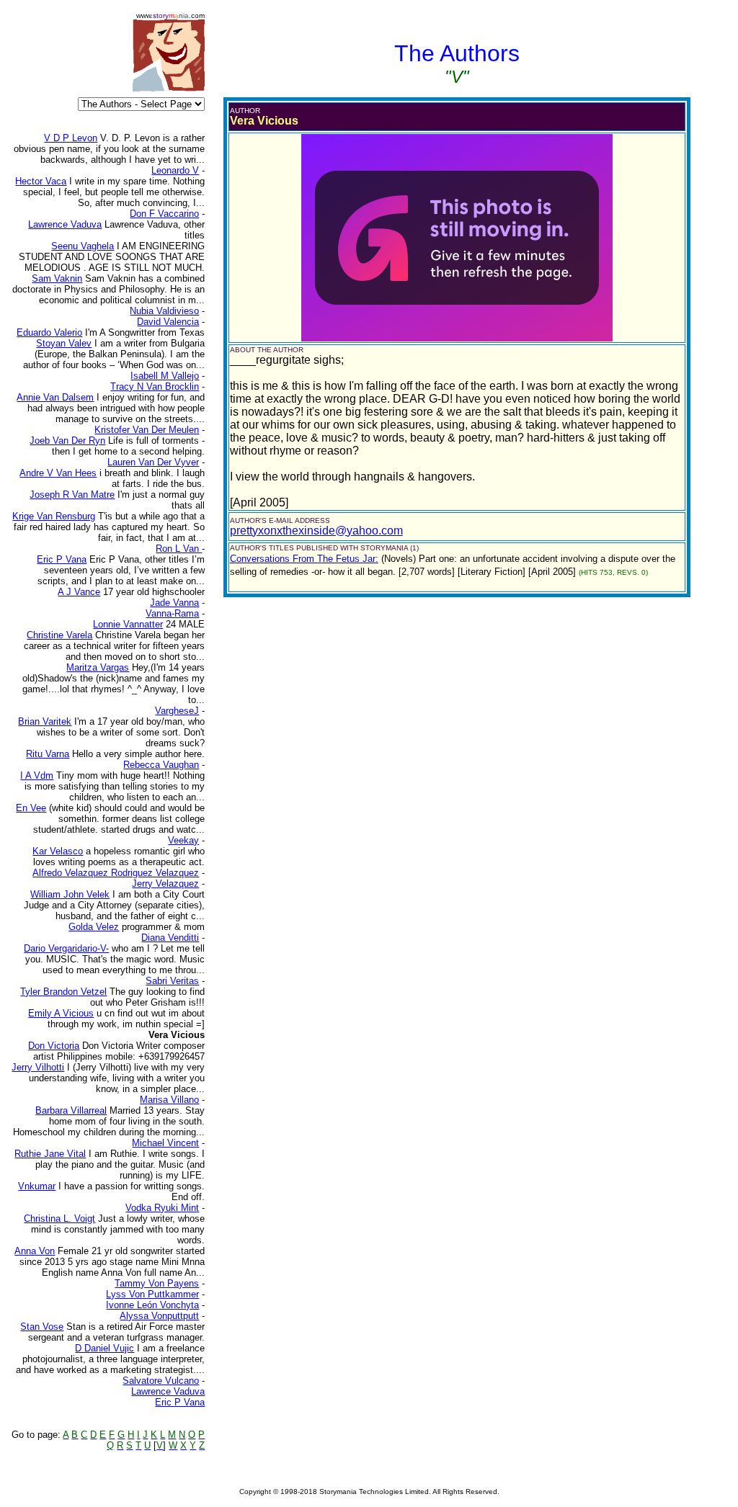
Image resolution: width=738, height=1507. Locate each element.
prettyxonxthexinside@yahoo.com (316, 530)
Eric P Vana (180, 1402)
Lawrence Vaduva (168, 1391)
